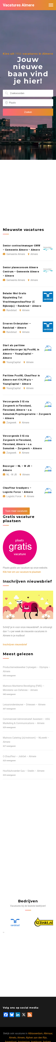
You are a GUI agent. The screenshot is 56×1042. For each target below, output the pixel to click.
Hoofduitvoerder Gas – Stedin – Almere (23, 770)
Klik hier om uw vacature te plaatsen (22, 572)
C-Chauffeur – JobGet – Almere (19, 756)
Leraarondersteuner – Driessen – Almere (24, 704)
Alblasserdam (35, 1033)
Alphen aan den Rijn (36, 1037)
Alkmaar (48, 1033)
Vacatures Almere (18, 5)
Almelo (12, 1037)
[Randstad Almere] (13, 923)
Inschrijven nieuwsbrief (15, 644)
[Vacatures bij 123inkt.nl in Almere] (42, 922)
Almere (21, 1037)
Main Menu (51, 5)
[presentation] (3, 932)
